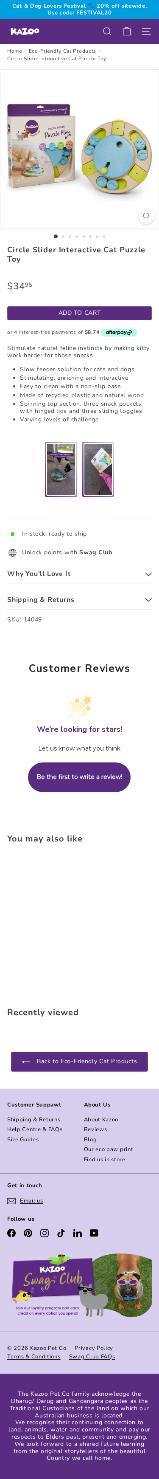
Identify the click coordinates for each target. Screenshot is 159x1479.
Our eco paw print (109, 1149)
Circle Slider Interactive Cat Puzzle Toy (56, 59)
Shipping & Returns (34, 1119)
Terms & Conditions (34, 1356)
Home (14, 51)
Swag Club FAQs (92, 1356)
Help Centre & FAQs (35, 1129)
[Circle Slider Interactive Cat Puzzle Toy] (60, 923)
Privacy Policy (94, 1348)
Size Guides (23, 1139)
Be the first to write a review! (79, 777)
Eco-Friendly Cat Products (63, 51)
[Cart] (127, 31)
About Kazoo (101, 1119)
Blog (90, 1139)
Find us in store (105, 1159)
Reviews (95, 1129)
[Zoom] (146, 216)
